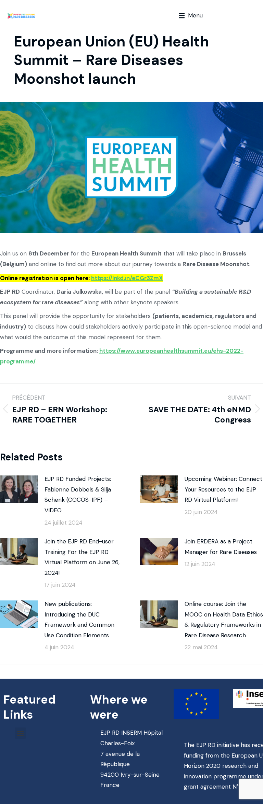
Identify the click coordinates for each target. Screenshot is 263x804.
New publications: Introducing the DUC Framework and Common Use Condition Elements (79, 619)
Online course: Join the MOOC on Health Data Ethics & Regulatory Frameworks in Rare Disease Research (224, 619)
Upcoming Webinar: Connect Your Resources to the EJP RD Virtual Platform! (223, 489)
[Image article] (19, 489)
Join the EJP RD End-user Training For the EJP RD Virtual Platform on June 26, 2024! (82, 557)
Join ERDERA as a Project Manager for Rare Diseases (221, 547)
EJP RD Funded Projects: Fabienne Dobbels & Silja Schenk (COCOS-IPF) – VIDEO (78, 494)
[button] (191, 15)
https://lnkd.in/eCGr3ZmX (127, 278)
